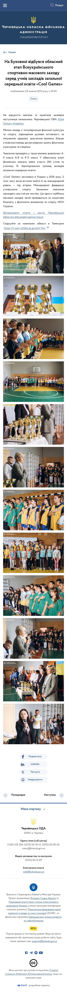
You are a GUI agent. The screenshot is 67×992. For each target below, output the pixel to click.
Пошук (59, 5)
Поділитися (35, 756)
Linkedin (35, 764)
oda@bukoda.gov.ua (33, 872)
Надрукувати (35, 779)
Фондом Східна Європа (43, 898)
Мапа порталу (31, 809)
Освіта (33, 99)
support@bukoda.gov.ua (44, 941)
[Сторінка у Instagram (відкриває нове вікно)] (36, 953)
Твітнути (35, 772)
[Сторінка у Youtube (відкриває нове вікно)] (41, 953)
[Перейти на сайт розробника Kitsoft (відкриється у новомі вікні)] (22, 985)
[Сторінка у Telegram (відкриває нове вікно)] (31, 953)
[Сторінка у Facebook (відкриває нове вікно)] (26, 953)
